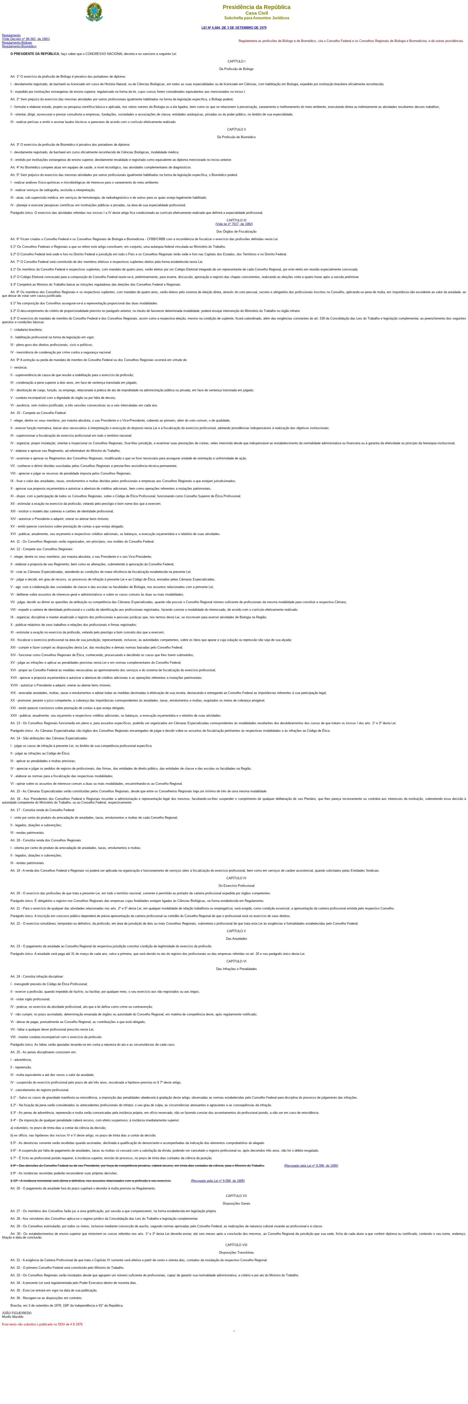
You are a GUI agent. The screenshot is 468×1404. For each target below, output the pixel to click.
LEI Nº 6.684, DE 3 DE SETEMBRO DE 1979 (234, 28)
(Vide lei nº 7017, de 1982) (234, 224)
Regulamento (11, 35)
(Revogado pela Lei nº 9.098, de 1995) (311, 1165)
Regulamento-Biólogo (17, 42)
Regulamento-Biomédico (19, 46)
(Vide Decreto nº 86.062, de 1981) (26, 39)
